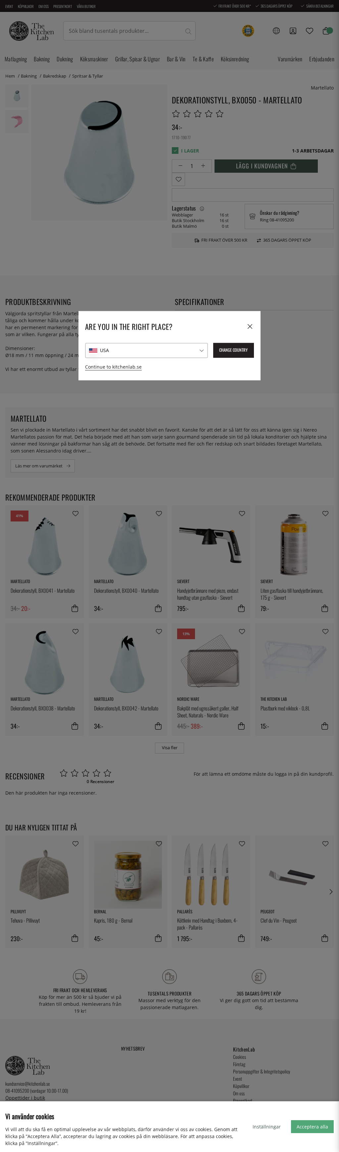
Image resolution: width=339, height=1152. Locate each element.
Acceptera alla (312, 1126)
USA (104, 350)
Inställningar (267, 1126)
